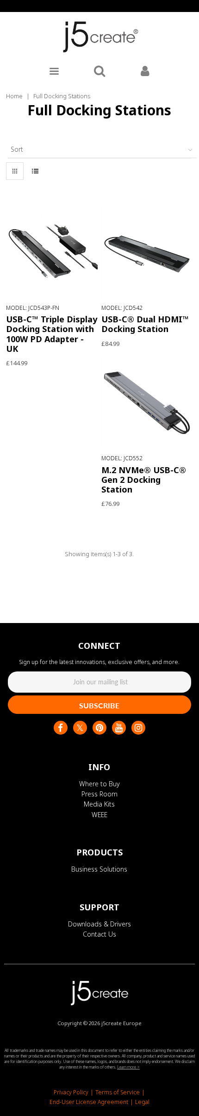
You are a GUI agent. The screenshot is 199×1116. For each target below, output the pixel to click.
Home (14, 96)
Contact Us (99, 934)
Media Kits (99, 804)
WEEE (99, 814)
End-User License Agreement (89, 1102)
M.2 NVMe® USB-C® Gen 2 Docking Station (143, 479)
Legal (142, 1102)
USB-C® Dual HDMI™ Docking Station (145, 324)
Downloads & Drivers (99, 924)
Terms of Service (117, 1092)
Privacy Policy (71, 1092)
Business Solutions (99, 869)
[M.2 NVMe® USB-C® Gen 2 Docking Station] (147, 404)
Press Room (99, 794)
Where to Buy (99, 783)
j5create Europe (121, 1023)
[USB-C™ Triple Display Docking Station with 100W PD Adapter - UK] (52, 253)
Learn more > (128, 1066)
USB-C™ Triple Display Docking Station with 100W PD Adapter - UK (51, 334)
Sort (17, 149)
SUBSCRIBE (99, 705)
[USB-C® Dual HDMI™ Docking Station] (147, 253)
